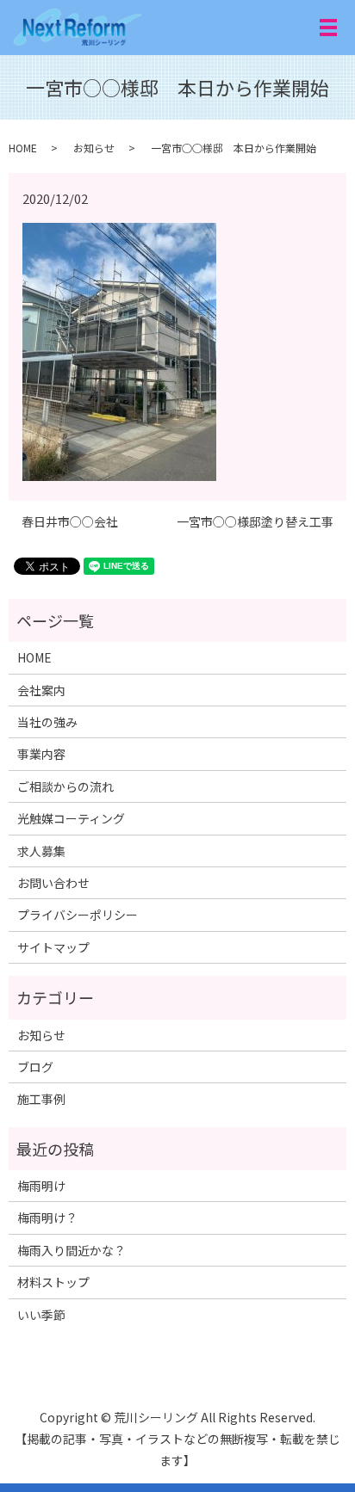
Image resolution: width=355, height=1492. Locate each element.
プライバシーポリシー (77, 914)
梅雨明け (41, 1185)
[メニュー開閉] (328, 27)
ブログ (35, 1067)
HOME (23, 147)
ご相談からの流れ (65, 786)
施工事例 (41, 1098)
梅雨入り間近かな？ (71, 1250)
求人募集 (41, 851)
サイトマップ (53, 947)
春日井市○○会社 (70, 522)
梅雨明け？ (47, 1217)
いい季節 (41, 1314)
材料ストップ (53, 1282)
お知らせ (94, 147)
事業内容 (41, 753)
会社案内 (41, 690)
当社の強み (47, 722)
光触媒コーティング (71, 818)
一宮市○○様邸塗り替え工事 (255, 522)
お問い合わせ (53, 882)
